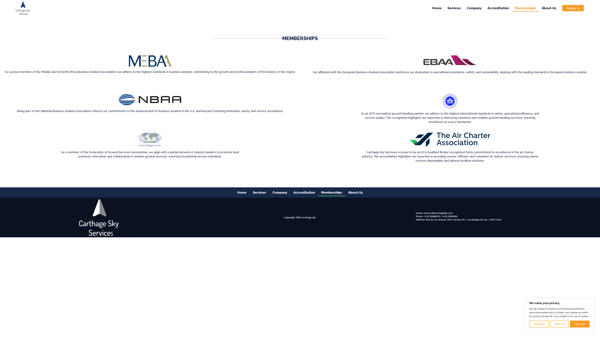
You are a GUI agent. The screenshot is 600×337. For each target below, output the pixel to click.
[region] (559, 314)
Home (437, 8)
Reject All (559, 324)
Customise (539, 324)
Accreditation (498, 8)
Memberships (525, 8)
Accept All (580, 324)
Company (474, 8)
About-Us (549, 8)
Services (454, 8)
